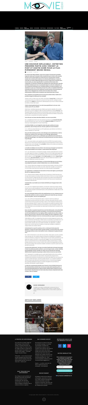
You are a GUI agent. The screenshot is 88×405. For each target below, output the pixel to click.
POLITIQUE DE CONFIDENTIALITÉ (64, 375)
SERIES (21, 28)
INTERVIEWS (50, 28)
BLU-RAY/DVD (26, 28)
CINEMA (17, 28)
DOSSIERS (36, 28)
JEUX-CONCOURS (63, 28)
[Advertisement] (44, 19)
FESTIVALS (43, 28)
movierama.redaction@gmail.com (42, 360)
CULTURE (56, 28)
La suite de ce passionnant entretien (33, 265)
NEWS (31, 28)
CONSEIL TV (69, 28)
